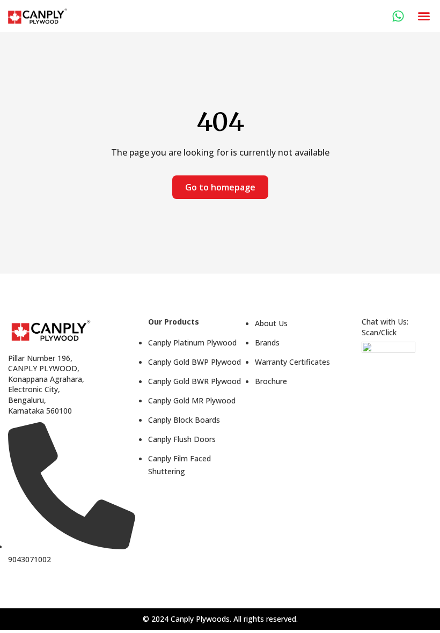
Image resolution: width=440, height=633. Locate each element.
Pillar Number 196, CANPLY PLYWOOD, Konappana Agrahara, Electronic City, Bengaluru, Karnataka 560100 (46, 384)
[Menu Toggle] (423, 16)
